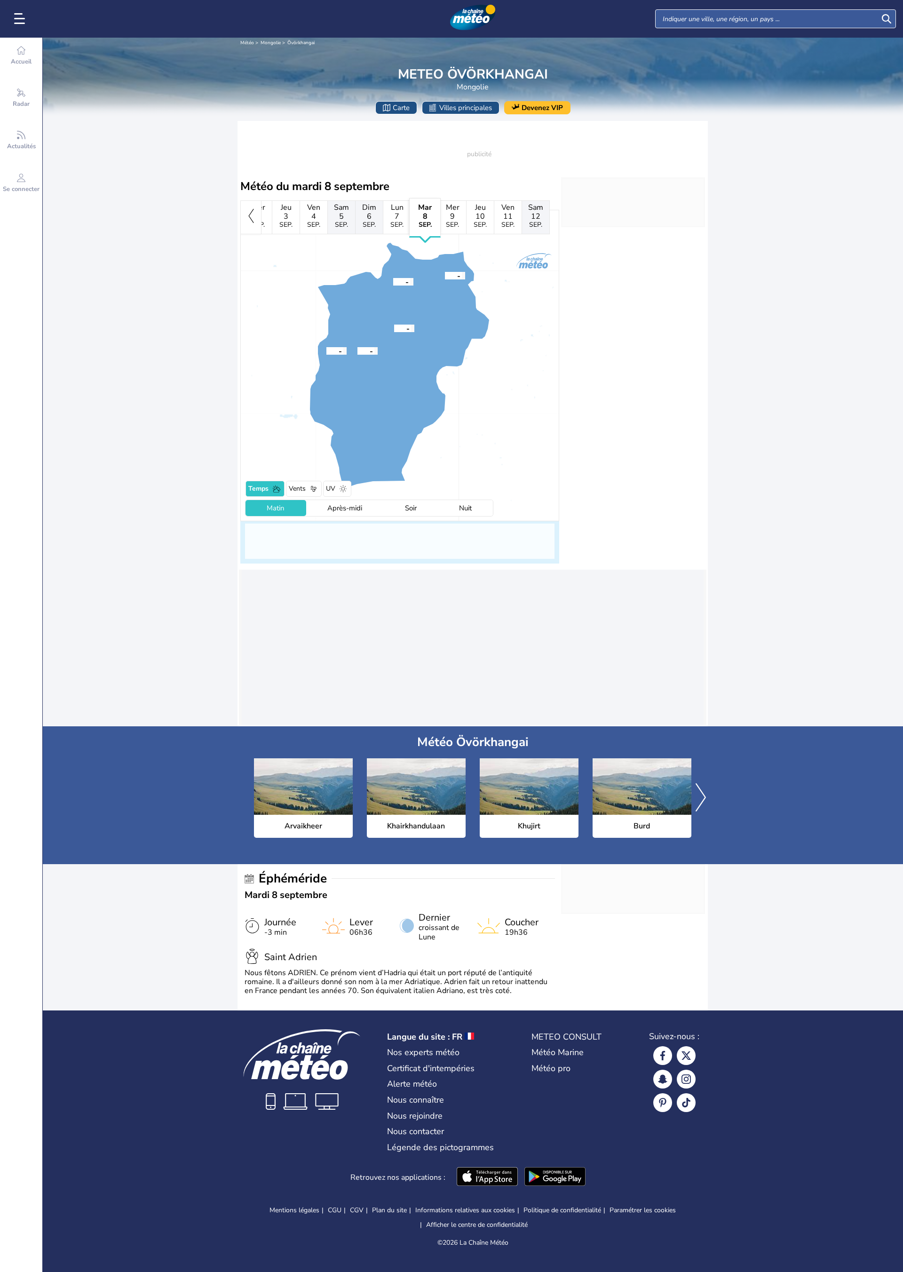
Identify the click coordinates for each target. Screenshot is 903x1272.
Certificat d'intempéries (431, 1068)
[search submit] (886, 18)
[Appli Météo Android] (555, 1177)
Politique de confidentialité (562, 1210)
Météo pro (550, 1068)
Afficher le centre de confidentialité (477, 1225)
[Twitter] (686, 1055)
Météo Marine (557, 1052)
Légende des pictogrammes (440, 1147)
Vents (297, 488)
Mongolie (271, 43)
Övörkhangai (301, 43)
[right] (701, 798)
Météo (247, 43)
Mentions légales (294, 1210)
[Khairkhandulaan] (357, 350)
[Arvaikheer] (394, 327)
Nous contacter (415, 1131)
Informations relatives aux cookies (465, 1210)
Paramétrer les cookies (643, 1210)
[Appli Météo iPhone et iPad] (487, 1177)
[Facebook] (662, 1055)
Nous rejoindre (415, 1115)
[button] (394, 328)
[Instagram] (686, 1079)
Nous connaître (415, 1099)
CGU (334, 1210)
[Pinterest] (662, 1102)
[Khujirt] (393, 281)
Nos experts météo (423, 1052)
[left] (250, 217)
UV (330, 488)
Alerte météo (412, 1083)
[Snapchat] (662, 1079)
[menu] (21, 18)
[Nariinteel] (326, 350)
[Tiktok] (686, 1102)
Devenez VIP (542, 107)
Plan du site (389, 1210)
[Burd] (444, 275)
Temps (258, 488)
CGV (357, 1210)
